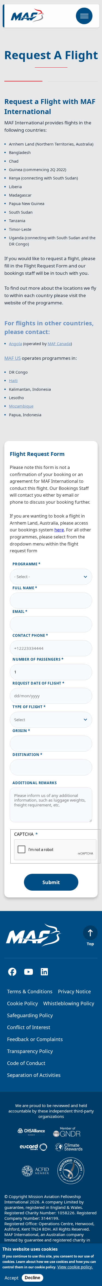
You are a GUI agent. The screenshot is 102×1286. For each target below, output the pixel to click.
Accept (11, 1277)
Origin (20, 730)
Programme (25, 564)
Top (90, 943)
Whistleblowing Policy (68, 1003)
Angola (15, 343)
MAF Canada (59, 343)
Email (18, 611)
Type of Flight (28, 706)
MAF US (12, 358)
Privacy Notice (74, 991)
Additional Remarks (35, 782)
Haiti (13, 380)
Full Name (23, 587)
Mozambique (21, 406)
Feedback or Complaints (35, 1039)
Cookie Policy (22, 1003)
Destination (26, 754)
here (59, 530)
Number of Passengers (37, 659)
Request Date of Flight (37, 683)
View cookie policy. (75, 1267)
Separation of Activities (34, 1075)
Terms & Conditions (29, 991)
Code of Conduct (26, 1063)
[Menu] (84, 16)
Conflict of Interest (28, 1027)
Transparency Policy (30, 1051)
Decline (32, 1277)
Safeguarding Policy (30, 1015)
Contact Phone (29, 635)
